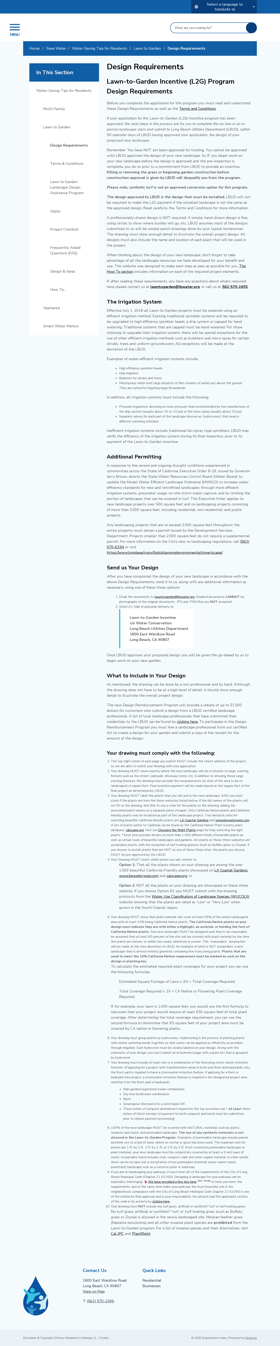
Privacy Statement (67, 1338)
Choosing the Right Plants (177, 830)
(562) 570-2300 (100, 1301)
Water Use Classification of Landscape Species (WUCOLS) (200, 896)
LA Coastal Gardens (194, 820)
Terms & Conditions (66, 163)
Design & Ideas (62, 271)
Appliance (51, 307)
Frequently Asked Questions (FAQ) (65, 250)
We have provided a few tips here (179, 1182)
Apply (55, 211)
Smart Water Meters (61, 326)
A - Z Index (101, 1338)
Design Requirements (69, 145)
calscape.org (135, 830)
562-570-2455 (235, 286)
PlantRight (141, 1233)
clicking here (187, 721)
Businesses (151, 1285)
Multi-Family (54, 108)
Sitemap (86, 1338)
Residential (151, 1280)
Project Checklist (64, 229)
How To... (58, 289)
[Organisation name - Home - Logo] (68, 27)
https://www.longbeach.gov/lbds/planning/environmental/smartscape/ (165, 552)
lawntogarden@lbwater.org (175, 286)
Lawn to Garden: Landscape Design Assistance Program (67, 187)
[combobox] (224, 7)
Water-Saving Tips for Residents (100, 48)
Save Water (56, 48)
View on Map (94, 1291)
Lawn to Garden (148, 48)
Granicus (251, 1338)
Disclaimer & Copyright (38, 1338)
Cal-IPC (117, 1233)
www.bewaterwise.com (232, 820)
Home (34, 48)
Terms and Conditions (197, 108)
